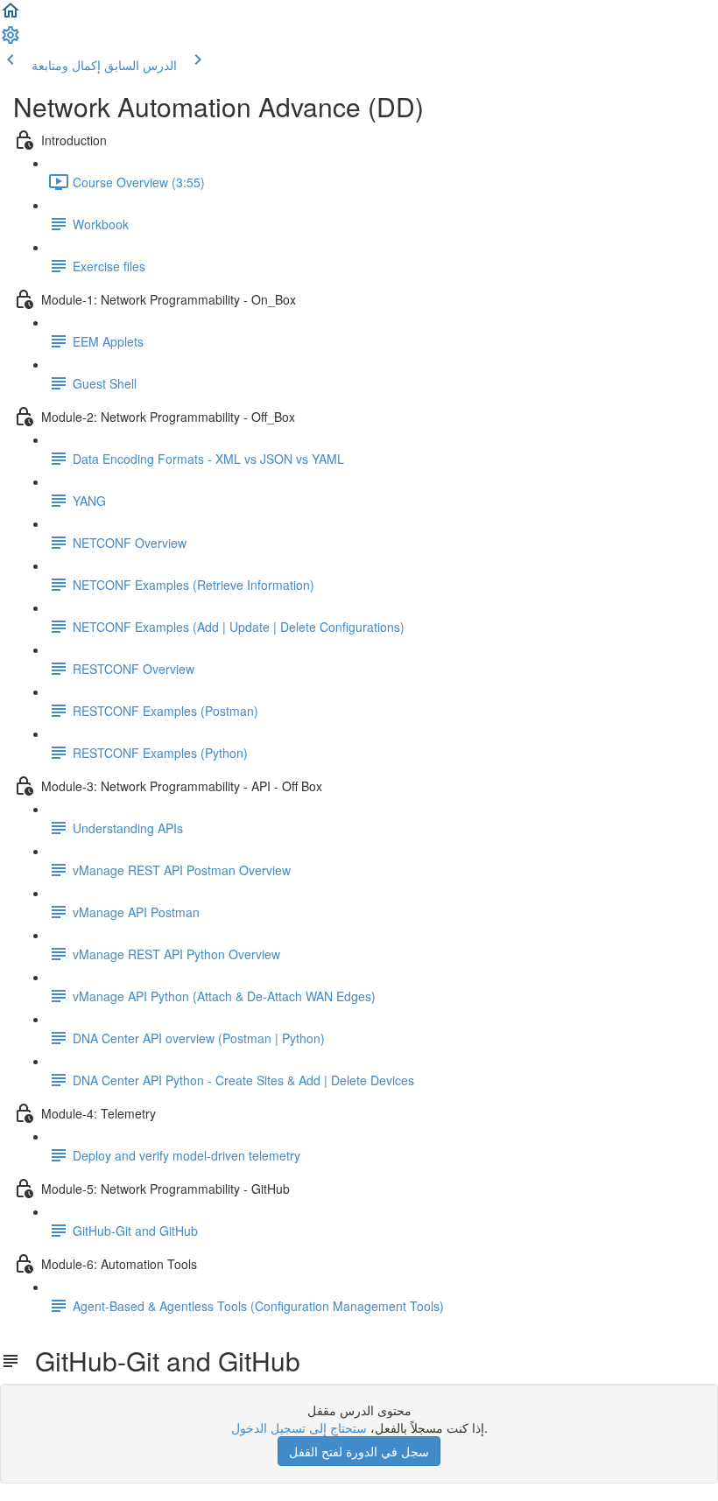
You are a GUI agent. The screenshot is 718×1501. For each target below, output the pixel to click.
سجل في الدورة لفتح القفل (359, 1451)
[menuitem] (10, 40)
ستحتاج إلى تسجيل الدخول (299, 1427)
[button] (10, 16)
